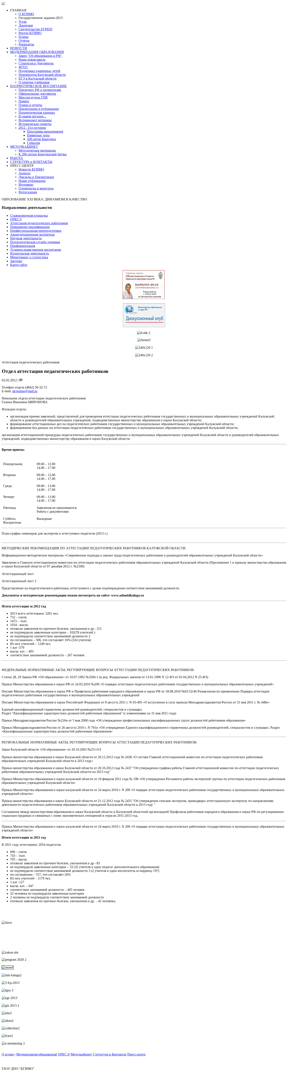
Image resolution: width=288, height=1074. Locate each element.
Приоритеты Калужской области (42, 74)
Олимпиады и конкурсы (36, 188)
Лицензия (26, 25)
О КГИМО (26, 14)
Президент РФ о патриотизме (40, 90)
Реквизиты (26, 44)
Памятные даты (38, 135)
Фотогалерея (28, 192)
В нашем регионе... (32, 116)
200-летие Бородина (41, 139)
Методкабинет (81, 1054)
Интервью (26, 184)
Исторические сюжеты (35, 124)
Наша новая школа (32, 59)
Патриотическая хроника (37, 112)
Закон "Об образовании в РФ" (40, 55)
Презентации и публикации (39, 109)
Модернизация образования (36, 1054)
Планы (23, 37)
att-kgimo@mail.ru (24, 391)
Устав (23, 21)
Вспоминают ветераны (35, 120)
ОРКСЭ (63, 1054)
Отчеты (24, 40)
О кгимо (8, 1054)
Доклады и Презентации (36, 177)
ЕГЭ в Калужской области (38, 78)
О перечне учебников (34, 82)
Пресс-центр (136, 1054)
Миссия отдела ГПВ (33, 97)
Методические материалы (37, 150)
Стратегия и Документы (36, 63)
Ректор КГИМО (30, 33)
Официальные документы (37, 93)
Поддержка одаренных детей (39, 71)
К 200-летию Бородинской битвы (43, 154)
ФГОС (23, 67)
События (33, 143)
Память (24, 101)
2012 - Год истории (32, 127)
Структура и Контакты (109, 1054)
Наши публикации (32, 181)
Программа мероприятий (45, 131)
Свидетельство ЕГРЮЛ (35, 29)
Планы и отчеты (30, 105)
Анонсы (24, 173)
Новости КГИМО (31, 169)
